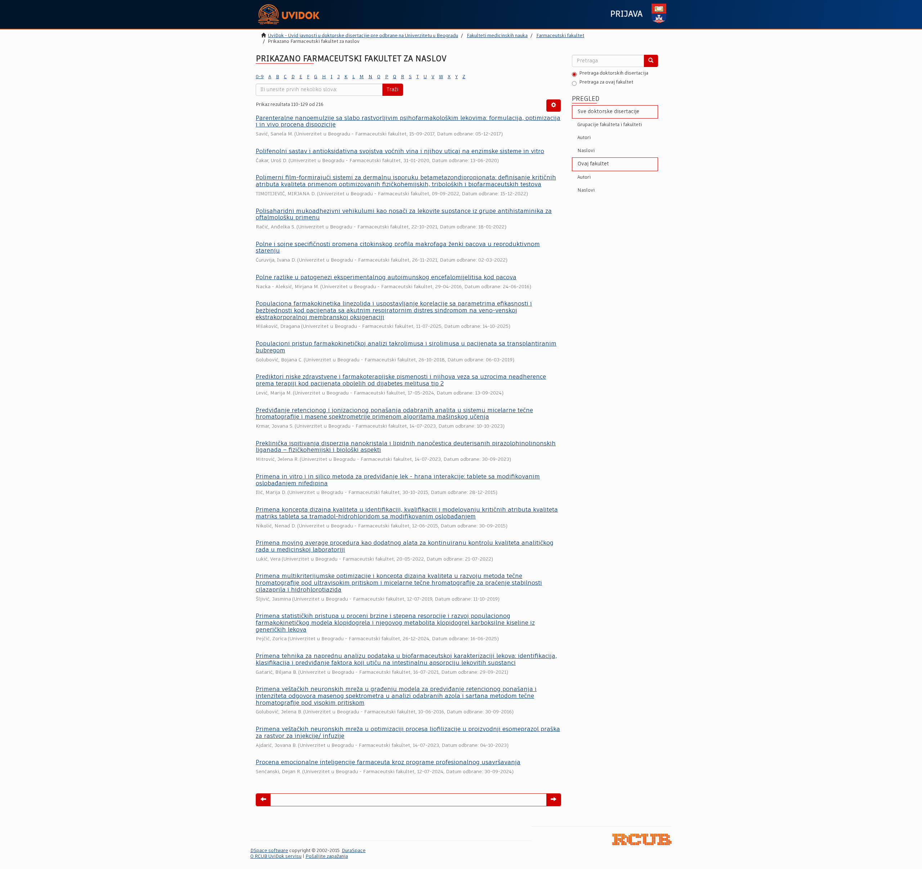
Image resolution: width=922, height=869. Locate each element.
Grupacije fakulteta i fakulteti (609, 124)
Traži (392, 89)
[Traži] (651, 61)
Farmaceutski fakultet (560, 36)
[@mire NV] (642, 839)
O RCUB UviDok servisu (275, 856)
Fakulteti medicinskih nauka (497, 36)
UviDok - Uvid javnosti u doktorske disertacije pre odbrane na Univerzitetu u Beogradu (363, 36)
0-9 (260, 77)
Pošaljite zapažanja (326, 856)
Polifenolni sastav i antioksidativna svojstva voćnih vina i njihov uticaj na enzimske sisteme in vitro (400, 151)
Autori (584, 137)
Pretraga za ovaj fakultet (606, 82)
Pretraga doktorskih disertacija (613, 73)
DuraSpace (354, 850)
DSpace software (269, 850)
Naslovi (586, 150)
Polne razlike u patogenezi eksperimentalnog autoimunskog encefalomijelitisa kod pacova (386, 278)
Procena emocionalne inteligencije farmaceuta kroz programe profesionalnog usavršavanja (388, 762)
